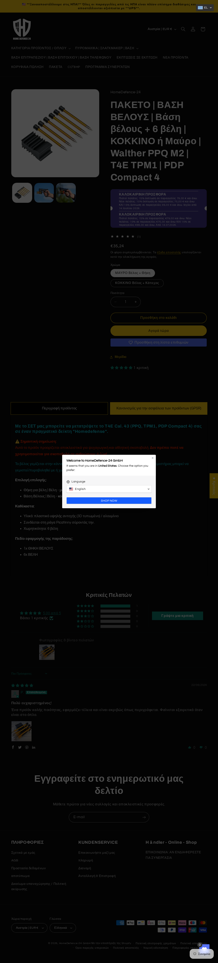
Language (78, 481)
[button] (205, 7)
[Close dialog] (152, 458)
